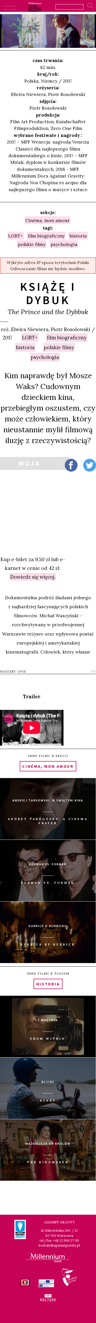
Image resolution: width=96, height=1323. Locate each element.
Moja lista (29, 464)
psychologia (45, 357)
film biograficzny (67, 337)
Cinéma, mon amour (47, 220)
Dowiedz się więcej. (32, 577)
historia (25, 347)
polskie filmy (59, 347)
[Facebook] (71, 465)
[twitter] (89, 465)
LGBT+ (30, 337)
